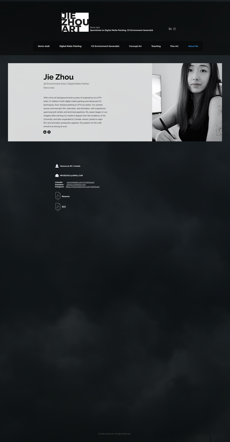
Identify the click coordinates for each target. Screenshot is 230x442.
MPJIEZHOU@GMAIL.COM (71, 175)
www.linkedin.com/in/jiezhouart (80, 182)
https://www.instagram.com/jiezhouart (83, 187)
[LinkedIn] (170, 29)
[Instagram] (49, 132)
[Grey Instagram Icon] (174, 29)
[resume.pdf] (58, 207)
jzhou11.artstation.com (76, 184)
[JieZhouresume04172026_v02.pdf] (58, 196)
